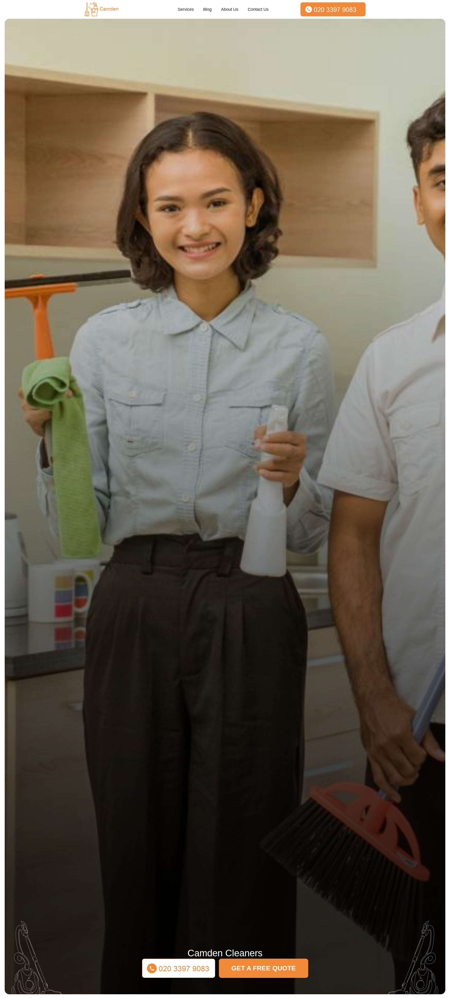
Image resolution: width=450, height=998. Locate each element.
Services (186, 9)
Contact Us (258, 9)
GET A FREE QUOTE (263, 968)
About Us (229, 9)
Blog (207, 9)
